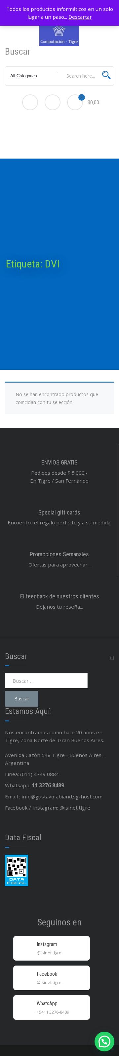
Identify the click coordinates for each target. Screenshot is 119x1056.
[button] (104, 1041)
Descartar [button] (80, 16)
